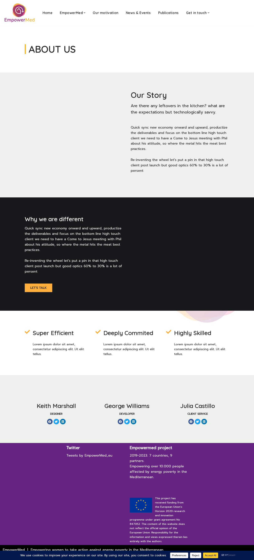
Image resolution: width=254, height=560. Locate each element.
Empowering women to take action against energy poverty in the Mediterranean (97, 549)
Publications (168, 13)
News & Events (138, 13)
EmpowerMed (14, 549)
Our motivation (105, 13)
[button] (84, 13)
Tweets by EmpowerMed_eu (89, 455)
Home (47, 13)
